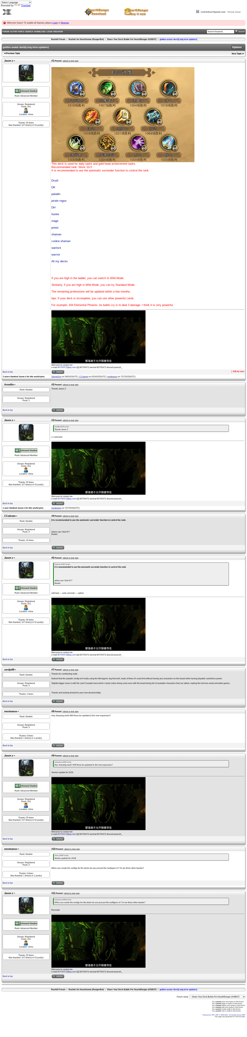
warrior (55, 254)
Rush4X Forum (58, 39)
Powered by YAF (208, 1015)
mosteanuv (10, 711)
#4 (52, 516)
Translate (26, 5)
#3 (52, 420)
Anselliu (9, 384)
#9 (52, 755)
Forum (5, 32)
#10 (53, 849)
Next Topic (237, 53)
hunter (55, 214)
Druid (54, 180)
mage (54, 221)
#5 (52, 557)
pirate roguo (58, 200)
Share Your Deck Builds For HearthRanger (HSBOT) (131, 39)
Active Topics (17, 32)
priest (54, 227)
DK (53, 187)
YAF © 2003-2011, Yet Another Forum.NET (230, 1015)
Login (55, 23)
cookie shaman (60, 241)
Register (65, 23)
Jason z (8, 60)
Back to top (8, 372)
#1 (52, 60)
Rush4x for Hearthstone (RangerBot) (86, 39)
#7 (52, 669)
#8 (52, 711)
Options (237, 47)
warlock (56, 247)
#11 (53, 893)
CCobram (9, 516)
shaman (56, 234)
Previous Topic (13, 53)
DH (53, 207)
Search (29, 32)
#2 (52, 384)
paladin (55, 194)
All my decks (59, 261)
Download (39, 32)
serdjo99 (9, 669)
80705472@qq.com (67, 367)
